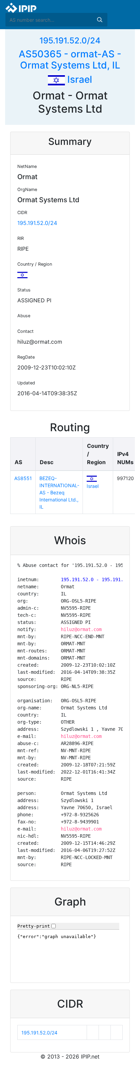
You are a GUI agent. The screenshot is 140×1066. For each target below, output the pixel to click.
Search (99, 19)
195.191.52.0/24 (70, 40)
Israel (78, 79)
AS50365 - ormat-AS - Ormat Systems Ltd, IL (70, 59)
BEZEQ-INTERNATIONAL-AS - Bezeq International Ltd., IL (59, 492)
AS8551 (23, 478)
